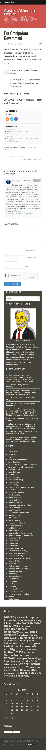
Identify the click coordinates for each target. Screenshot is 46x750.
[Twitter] (12, 119)
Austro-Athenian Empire (19, 12)
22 (38, 707)
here (22, 357)
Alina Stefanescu (15, 462)
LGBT (21, 649)
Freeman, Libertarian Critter (20, 505)
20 (27, 707)
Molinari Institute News (18, 566)
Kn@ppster (13, 543)
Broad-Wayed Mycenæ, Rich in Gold (21, 432)
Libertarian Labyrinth (17, 553)
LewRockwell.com (15, 548)
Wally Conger (14, 599)
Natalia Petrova (15, 571)
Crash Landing (14, 495)
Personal (10, 658)
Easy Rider (28, 381)
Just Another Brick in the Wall (14, 157)
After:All (12, 454)
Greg (10, 418)
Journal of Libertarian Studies (20, 535)
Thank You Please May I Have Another (22, 668)
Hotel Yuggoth (14, 520)
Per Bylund (12, 581)
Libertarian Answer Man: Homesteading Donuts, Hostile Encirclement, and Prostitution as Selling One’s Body (20, 378)
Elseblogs (23, 632)
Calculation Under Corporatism (31, 159)
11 (17, 703)
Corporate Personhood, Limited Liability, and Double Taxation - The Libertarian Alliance (21, 411)
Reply (36, 180)
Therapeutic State (11, 673)
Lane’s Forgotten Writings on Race (21, 393)
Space (6, 667)
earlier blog (27, 362)
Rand (7, 661)
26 (22, 710)
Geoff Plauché (14, 510)
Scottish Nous (14, 589)
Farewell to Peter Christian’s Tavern (23, 419)
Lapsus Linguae (25, 147)
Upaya (11, 596)
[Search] (37, 299)
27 (27, 710)
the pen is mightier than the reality (20, 213)
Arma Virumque (25, 620)
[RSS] (7, 119)
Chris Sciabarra (14, 490)
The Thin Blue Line (30, 672)
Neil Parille (12, 573)
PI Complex (22, 658)
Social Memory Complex (18, 594)
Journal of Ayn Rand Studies (20, 533)
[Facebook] (16, 119)
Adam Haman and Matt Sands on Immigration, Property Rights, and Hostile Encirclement (21, 426)
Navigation (9, 2)
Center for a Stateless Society (21, 487)
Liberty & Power (15, 561)
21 (32, 707)
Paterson (25, 655)
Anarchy (9, 147)
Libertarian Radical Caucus (19, 558)
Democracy (11, 632)
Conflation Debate (15, 629)
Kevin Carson (13, 540)
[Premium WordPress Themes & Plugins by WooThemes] (32, 745)
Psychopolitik (14, 584)
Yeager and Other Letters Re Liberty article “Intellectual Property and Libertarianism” (22, 439)
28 (32, 710)
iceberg (15, 181)
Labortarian (11, 643)
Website (27, 267)
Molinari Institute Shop (18, 568)
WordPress (15, 745)
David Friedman (15, 497)
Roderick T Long (15, 398)
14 (32, 703)
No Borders (30, 652)
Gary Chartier (14, 507)
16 (6, 707)
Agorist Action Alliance (18, 459)
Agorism (12, 457)
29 (38, 710)
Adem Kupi (12, 452)
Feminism (10, 634)
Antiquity (32, 617)
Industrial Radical (15, 525)
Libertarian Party (15, 556)
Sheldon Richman (15, 591)
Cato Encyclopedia (24, 626)
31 (12, 713)
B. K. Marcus (13, 477)
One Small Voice (15, 576)
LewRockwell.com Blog (17, 551)
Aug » (11, 718)
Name (30, 250)
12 (22, 703)
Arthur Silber (13, 474)
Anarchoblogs (14, 472)
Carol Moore (13, 482)
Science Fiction (29, 664)
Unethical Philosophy (16, 675)
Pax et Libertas (14, 579)
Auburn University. (26, 347)
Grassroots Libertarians (18, 513)
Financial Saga (22, 635)
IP (5, 640)
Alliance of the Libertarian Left (21, 467)
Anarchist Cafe (14, 469)
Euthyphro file (32, 49)
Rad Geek (12, 586)
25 (17, 710)
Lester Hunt (13, 545)
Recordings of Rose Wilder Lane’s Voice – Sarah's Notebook (21, 391)
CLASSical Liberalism (16, 492)
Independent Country (17, 523)
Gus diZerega (14, 515)
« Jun (6, 718)
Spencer (13, 667)
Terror (21, 667)
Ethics (32, 632)
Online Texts (12, 655)
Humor (16, 147)
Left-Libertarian (17, 646)
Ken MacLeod (14, 538)
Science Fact (10, 664)
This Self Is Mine (29, 441)
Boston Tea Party (15, 479)
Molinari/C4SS (13, 652)
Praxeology (34, 658)
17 (12, 707)
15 (38, 703)
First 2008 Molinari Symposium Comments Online (22, 414)
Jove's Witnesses (17, 640)
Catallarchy (13, 485)
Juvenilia (31, 640)
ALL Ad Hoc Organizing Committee (22, 464)
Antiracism (10, 620)
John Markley (14, 530)
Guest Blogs (15, 638)
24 (12, 710)
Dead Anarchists (15, 502)
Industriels (35, 637)
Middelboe (30, 649)
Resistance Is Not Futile (24, 661)
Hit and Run (13, 518)
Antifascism (21, 618)
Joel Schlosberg (15, 528)
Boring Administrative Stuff (22, 622)
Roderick (9, 44)
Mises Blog (13, 563)
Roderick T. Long (15, 385)
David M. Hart (14, 500)
